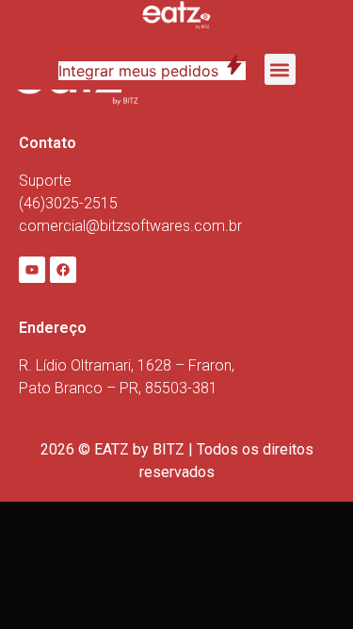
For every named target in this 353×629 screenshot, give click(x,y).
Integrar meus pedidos (152, 70)
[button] (280, 69)
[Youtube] (32, 270)
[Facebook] (63, 270)
